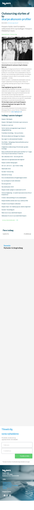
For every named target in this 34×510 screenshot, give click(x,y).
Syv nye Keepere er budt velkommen (11, 180)
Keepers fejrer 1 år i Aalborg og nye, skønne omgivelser (16, 206)
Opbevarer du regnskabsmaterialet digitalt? (13, 159)
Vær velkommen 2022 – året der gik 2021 (12, 156)
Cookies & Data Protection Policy (7, 483)
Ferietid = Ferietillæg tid (8, 209)
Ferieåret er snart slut (7, 125)
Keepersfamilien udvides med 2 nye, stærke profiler (15, 200)
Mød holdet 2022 (6, 168)
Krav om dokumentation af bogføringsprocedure (14, 177)
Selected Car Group (7, 174)
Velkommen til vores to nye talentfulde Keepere (14, 215)
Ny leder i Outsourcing (7, 171)
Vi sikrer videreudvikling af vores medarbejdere (14, 197)
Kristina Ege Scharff (13, 23)
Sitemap (5, 488)
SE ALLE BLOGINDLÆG (8, 220)
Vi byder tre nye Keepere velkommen (11, 203)
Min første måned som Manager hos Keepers (13, 136)
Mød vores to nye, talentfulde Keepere (12, 212)
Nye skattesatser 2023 (8, 186)
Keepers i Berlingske (7, 119)
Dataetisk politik (7, 486)
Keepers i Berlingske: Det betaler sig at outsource (15, 122)
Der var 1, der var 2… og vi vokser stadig (12, 165)
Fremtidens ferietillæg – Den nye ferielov (12, 133)
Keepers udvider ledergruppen (9, 162)
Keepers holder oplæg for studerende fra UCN (14, 189)
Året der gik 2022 (6, 183)
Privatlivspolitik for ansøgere (10, 485)
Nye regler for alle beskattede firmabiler (12, 139)
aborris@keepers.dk (16, 111)
